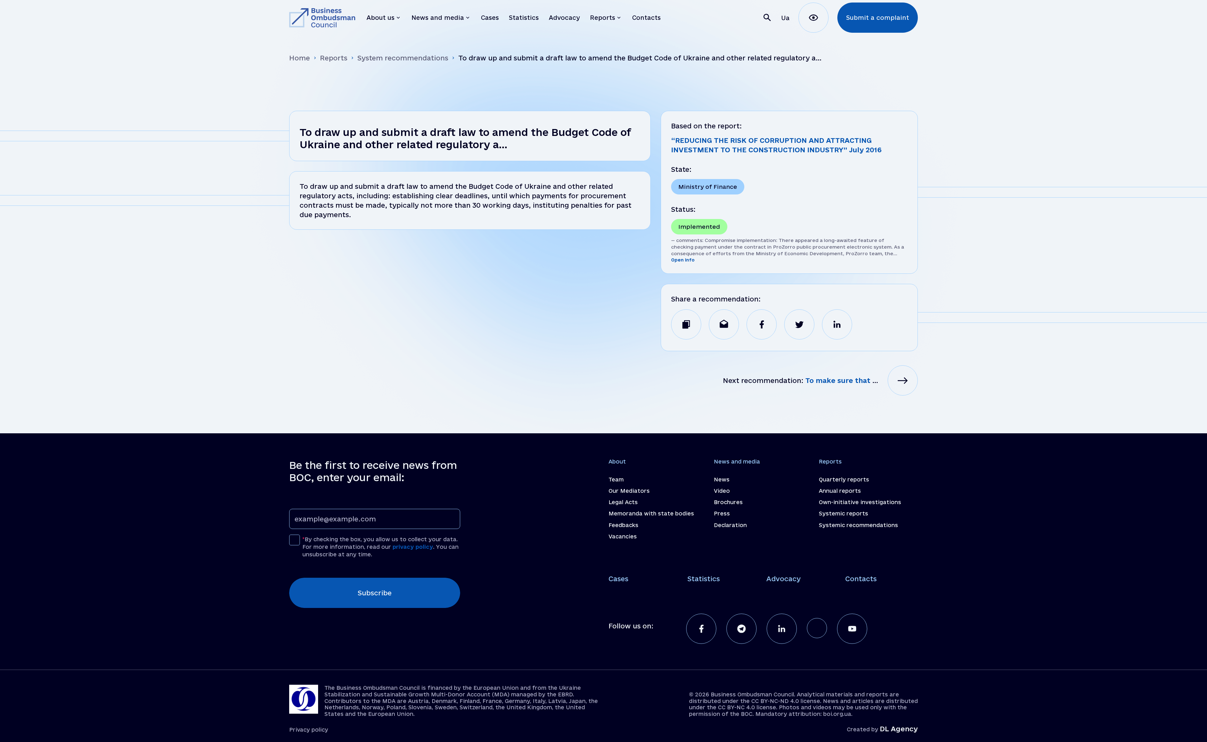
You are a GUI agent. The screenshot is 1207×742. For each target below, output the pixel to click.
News (722, 479)
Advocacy (783, 578)
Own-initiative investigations (860, 502)
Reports (333, 58)
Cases (618, 578)
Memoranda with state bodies (651, 513)
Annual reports (840, 491)
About (617, 461)
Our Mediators (629, 491)
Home (299, 58)
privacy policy (413, 547)
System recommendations (402, 58)
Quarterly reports (844, 479)
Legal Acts (623, 502)
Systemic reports (843, 513)
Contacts (861, 578)
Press (722, 513)
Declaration (730, 525)
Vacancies (623, 536)
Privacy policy (308, 730)
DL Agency (899, 729)
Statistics (703, 578)
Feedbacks (623, 525)
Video (722, 491)
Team (616, 479)
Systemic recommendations (858, 525)
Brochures (728, 502)
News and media (737, 461)
